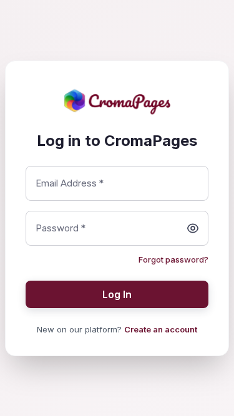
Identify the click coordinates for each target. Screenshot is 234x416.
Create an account (160, 329)
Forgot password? (173, 259)
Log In (117, 294)
